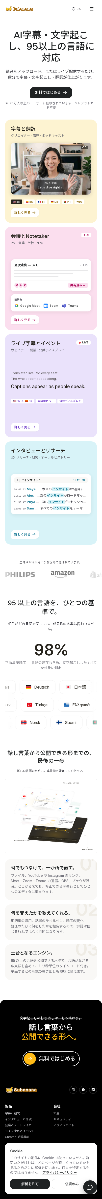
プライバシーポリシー (59, 1172)
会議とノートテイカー (20, 1125)
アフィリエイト (63, 1125)
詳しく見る (23, 214)
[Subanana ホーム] (19, 8)
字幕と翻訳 (12, 1113)
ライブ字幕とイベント (20, 1131)
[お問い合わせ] (90, 1187)
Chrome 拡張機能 (17, 1137)
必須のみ (72, 1184)
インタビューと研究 (18, 1119)
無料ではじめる (48, 92)
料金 (56, 1113)
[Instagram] (73, 1090)
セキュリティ (62, 1119)
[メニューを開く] (91, 8)
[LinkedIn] (93, 1090)
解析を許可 (30, 1184)
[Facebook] (83, 1090)
